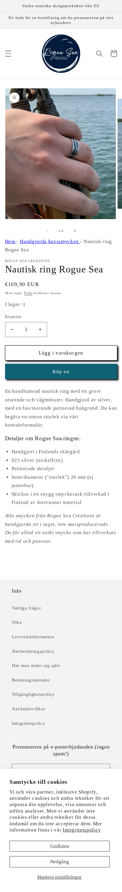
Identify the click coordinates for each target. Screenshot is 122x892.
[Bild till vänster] (47, 230)
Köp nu (61, 371)
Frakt (28, 293)
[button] (8, 54)
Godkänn (59, 846)
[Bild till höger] (74, 230)
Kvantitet (13, 316)
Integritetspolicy (82, 830)
